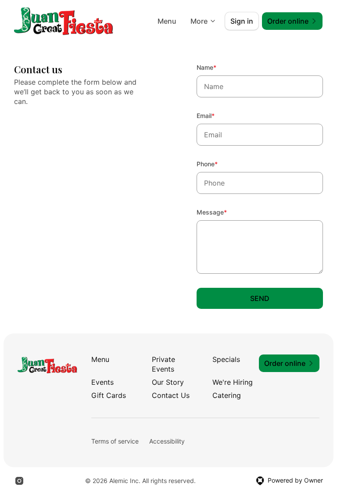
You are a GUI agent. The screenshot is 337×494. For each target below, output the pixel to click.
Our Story (168, 382)
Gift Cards (108, 395)
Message (224, 212)
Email (217, 115)
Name (218, 67)
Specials (226, 359)
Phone (219, 164)
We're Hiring (232, 382)
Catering (226, 395)
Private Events (163, 364)
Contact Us (171, 395)
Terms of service (115, 441)
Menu (167, 21)
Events (102, 382)
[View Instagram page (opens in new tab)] (19, 481)
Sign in (241, 21)
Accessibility (167, 441)
